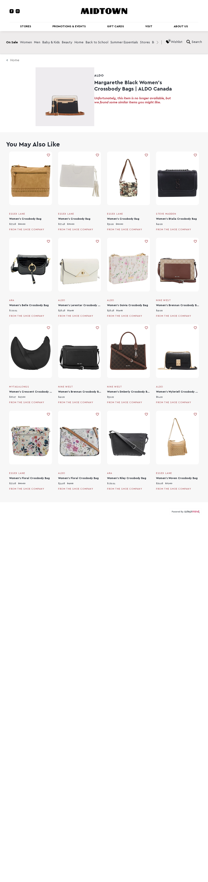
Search (197, 42)
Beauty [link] (67, 42)
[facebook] (12, 11)
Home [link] (78, 42)
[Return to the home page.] (104, 10)
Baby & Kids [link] (51, 42)
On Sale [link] (12, 42)
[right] (157, 42)
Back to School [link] (97, 42)
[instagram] (18, 11)
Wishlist (176, 42)
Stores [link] (145, 42)
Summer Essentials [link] (124, 42)
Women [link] (26, 42)
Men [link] (37, 42)
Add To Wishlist (48, 155)
